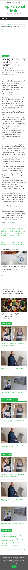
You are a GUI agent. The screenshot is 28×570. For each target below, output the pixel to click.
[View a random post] (25, 18)
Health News (9, 24)
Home (3, 24)
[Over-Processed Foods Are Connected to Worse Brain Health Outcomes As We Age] (14, 299)
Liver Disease (18, 72)
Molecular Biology (6, 74)
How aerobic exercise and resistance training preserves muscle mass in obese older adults (13, 291)
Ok (14, 566)
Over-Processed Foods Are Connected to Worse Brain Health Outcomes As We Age (13, 314)
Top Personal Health (14, 8)
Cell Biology (17, 70)
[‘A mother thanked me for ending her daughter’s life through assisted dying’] (14, 352)
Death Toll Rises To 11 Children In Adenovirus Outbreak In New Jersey (14, 243)
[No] (26, 562)
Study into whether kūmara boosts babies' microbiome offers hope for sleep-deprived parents (14, 267)
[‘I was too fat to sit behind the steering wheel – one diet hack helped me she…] (14, 327)
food (13, 72)
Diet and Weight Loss (7, 72)
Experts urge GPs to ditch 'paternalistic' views (12, 392)
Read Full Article (11, 222)
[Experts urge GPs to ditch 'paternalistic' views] (14, 376)
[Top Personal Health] (3, 18)
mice (23, 72)
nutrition (13, 74)
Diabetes (22, 70)
